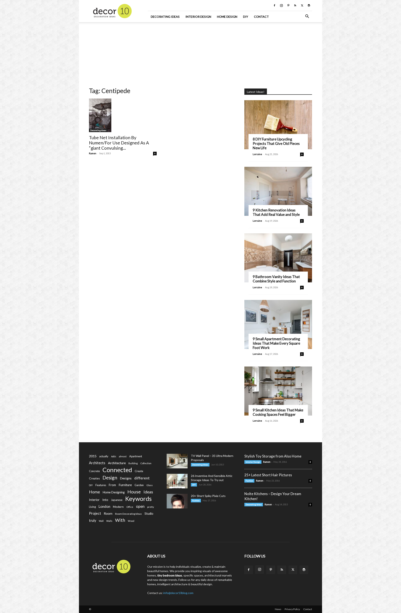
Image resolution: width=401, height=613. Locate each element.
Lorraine (257, 154)
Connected (117, 470)
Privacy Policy (292, 609)
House (134, 491)
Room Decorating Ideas (128, 513)
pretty (150, 507)
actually (103, 456)
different (142, 478)
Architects (97, 463)
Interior (94, 500)
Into (105, 500)
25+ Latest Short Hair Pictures (268, 475)
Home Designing (114, 492)
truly (92, 520)
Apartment (135, 456)
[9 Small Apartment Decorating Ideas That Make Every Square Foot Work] (278, 324)
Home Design (227, 16)
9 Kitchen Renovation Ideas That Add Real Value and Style (276, 212)
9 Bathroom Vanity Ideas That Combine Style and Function (276, 278)
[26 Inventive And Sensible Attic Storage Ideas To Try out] (177, 481)
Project (95, 513)
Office (129, 507)
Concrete (94, 471)
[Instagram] (281, 5)
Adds (113, 456)
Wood (131, 520)
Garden (139, 485)
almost (123, 456)
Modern (118, 506)
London (104, 506)
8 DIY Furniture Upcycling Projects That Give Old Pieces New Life (276, 143)
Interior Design (198, 16)
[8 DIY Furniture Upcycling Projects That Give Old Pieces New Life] (278, 124)
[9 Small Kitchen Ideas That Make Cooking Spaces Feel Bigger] (278, 391)
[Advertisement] (200, 53)
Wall (101, 520)
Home (94, 492)
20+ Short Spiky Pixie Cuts (208, 496)
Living (92, 506)
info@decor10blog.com (178, 593)
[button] (307, 17)
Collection (145, 463)
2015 (92, 456)
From (112, 485)
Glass (149, 485)
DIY (245, 16)
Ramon (92, 153)
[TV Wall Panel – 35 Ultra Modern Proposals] (177, 461)
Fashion (196, 500)
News (278, 609)
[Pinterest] (288, 5)
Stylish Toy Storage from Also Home (272, 456)
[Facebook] (274, 5)
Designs (126, 478)
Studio (149, 513)
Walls (109, 520)
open (140, 506)
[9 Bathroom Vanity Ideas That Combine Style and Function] (278, 257)
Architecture (117, 463)
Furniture (125, 485)
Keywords (138, 499)
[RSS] (295, 5)
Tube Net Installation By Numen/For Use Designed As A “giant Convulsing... (119, 142)
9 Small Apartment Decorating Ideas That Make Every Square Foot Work (276, 343)
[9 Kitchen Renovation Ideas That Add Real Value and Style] (278, 191)
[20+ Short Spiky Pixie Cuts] (177, 501)
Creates (94, 478)
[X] (302, 5)
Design (110, 477)
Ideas (148, 492)
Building (133, 463)
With (120, 520)
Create (139, 471)
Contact (261, 16)
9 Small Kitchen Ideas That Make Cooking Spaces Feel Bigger (278, 412)
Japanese (116, 500)
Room (108, 513)
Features (100, 485)
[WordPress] (309, 5)
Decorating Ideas (165, 16)
